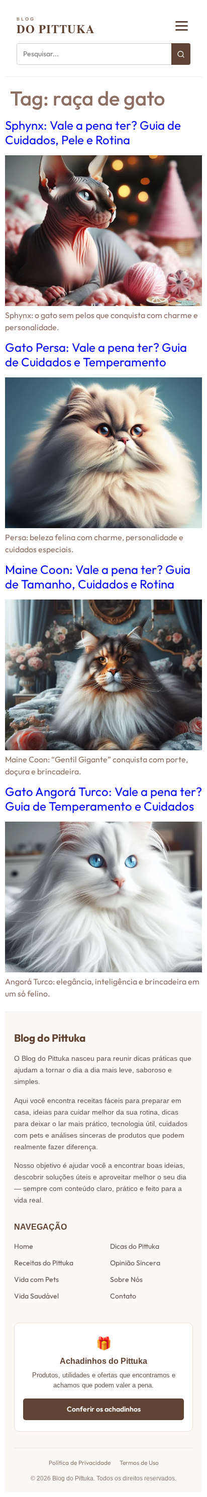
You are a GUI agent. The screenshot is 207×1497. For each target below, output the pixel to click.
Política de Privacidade (80, 1462)
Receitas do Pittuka (43, 1262)
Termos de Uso (139, 1462)
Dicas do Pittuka (134, 1246)
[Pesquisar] (180, 54)
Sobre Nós (126, 1279)
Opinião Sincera (135, 1262)
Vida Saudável (36, 1296)
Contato (123, 1296)
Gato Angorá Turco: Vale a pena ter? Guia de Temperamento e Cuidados (103, 799)
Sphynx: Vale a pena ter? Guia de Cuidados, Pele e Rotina (93, 132)
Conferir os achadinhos (104, 1409)
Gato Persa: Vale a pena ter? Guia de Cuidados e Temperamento (96, 354)
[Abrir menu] (181, 26)
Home (23, 1246)
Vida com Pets (36, 1279)
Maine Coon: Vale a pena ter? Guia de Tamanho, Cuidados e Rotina (97, 576)
